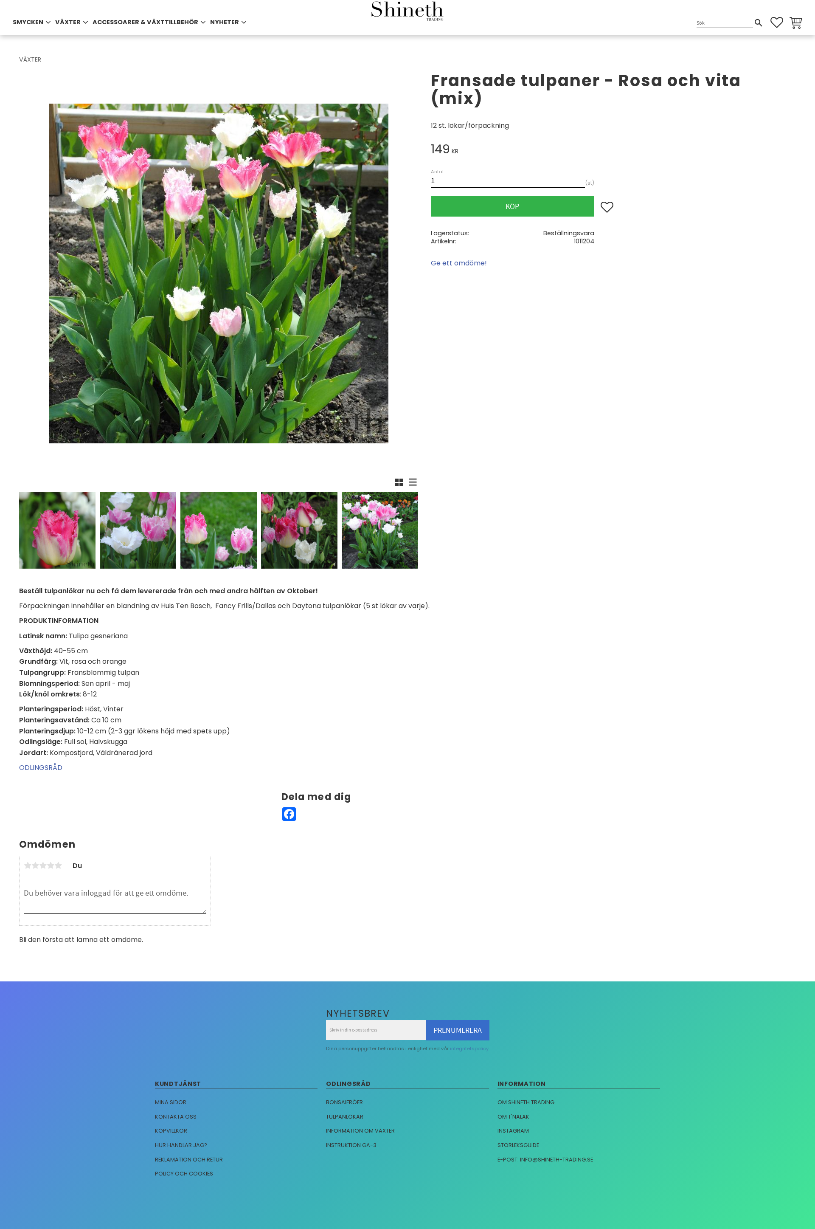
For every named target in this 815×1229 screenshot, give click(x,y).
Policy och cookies (184, 1173)
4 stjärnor (50, 865)
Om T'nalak (513, 1116)
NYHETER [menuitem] (224, 22)
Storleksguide (518, 1145)
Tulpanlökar (344, 1116)
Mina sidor (170, 1102)
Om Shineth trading (525, 1102)
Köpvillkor (171, 1130)
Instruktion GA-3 (351, 1145)
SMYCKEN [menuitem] (28, 22)
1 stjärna (27, 865)
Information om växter (360, 1130)
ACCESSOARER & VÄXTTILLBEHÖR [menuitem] (145, 22)
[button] (776, 22)
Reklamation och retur (189, 1159)
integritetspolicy (469, 1048)
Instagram (513, 1130)
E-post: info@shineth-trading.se (545, 1159)
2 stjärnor (35, 865)
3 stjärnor (43, 865)
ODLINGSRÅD (40, 767)
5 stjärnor (58, 865)
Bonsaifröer (344, 1102)
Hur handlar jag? (181, 1145)
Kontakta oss (176, 1116)
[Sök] (758, 22)
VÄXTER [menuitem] (68, 22)
